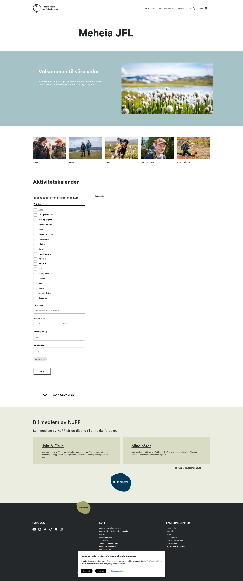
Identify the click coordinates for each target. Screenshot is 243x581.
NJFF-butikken (172, 537)
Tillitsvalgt (103, 540)
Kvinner (41, 278)
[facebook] (45, 529)
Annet (41, 209)
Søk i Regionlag (40, 331)
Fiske (40, 229)
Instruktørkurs (44, 253)
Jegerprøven (43, 273)
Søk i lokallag (39, 345)
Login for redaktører (174, 540)
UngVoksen (43, 298)
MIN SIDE (181, 8)
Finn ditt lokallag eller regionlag (159, 8)
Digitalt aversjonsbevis (175, 546)
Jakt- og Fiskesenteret (108, 543)
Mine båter (170, 531)
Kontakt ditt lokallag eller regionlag (114, 531)
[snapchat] (56, 529)
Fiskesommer (44, 239)
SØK (190, 8)
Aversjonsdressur (45, 214)
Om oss (102, 534)
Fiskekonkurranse (45, 234)
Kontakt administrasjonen (109, 528)
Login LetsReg (172, 543)
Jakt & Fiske (171, 528)
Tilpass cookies (117, 571)
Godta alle (86, 571)
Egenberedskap (45, 224)
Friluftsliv (42, 244)
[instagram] (39, 529)
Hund (40, 249)
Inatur (168, 534)
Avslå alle (100, 571)
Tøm (42, 371)
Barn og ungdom (45, 219)
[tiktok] (50, 529)
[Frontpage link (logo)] (36, 8)
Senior (41, 288)
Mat (40, 283)
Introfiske (42, 258)
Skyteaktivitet (44, 293)
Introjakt (42, 263)
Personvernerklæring (108, 546)
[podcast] (62, 529)
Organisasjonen (105, 537)
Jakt (40, 268)
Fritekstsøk (38, 305)
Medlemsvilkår (105, 549)
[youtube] (34, 529)
